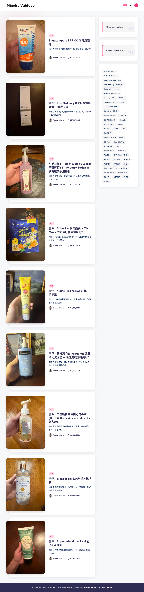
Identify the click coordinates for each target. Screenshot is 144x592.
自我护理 (124, 168)
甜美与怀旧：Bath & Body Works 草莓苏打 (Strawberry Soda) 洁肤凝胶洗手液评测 (70, 167)
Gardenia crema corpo (112, 93)
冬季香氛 (107, 129)
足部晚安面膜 (122, 173)
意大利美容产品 (119, 142)
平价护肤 (107, 142)
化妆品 (116, 129)
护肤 (118, 146)
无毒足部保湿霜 (109, 151)
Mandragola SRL (109, 98)
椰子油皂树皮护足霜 (120, 155)
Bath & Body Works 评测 (112, 80)
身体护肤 (107, 177)
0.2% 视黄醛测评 (109, 71)
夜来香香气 (107, 133)
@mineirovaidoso (114, 27)
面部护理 (107, 181)
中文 (51, 35)
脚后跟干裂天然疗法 (110, 168)
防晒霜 (126, 177)
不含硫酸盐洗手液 (109, 120)
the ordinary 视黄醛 (110, 111)
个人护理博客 (108, 124)
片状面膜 (117, 159)
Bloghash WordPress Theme (98, 587)
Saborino (122, 102)
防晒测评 (117, 177)
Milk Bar (122, 98)
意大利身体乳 (108, 146)
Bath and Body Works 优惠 (113, 85)
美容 (125, 164)
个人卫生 (123, 120)
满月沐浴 (107, 159)
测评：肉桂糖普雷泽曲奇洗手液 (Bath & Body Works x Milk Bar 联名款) (69, 418)
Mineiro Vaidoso (21, 5)
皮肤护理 (127, 159)
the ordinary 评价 (110, 115)
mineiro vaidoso (109, 102)
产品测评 (120, 124)
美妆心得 (117, 164)
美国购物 (107, 164)
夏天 (124, 129)
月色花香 (107, 155)
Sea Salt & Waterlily (111, 107)
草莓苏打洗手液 (109, 173)
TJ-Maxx (123, 115)
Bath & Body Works (110, 76)
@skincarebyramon (115, 50)
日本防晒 (121, 151)
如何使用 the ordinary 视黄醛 (113, 137)
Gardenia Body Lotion (111, 89)
